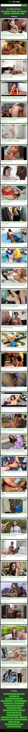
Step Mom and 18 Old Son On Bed (14, 705)
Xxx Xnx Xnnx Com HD (7, 719)
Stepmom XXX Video (14, 722)
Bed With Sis (21, 710)
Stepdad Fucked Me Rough (14, 715)
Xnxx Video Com (8, 703)
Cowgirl (7, 11)
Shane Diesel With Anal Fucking (14, 698)
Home (5, 730)
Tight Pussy (7, 13)
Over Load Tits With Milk (14, 726)
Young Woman (15, 13)
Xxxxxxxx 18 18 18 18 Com (14, 712)
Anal (2, 11)
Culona (22, 13)
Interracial (13, 11)
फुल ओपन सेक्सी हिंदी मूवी (6, 701)
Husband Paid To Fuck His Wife (9, 717)
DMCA (13, 730)
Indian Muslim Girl (14, 696)
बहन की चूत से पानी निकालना (21, 719)
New (18, 11)
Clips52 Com (23, 717)
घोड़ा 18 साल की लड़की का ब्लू (10, 710)
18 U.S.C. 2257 (20, 730)
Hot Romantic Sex (19, 703)
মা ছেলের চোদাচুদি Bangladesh (20, 701)
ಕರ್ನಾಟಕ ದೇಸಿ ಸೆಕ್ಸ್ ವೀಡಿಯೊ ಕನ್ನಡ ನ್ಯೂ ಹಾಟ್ (14, 694)
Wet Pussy (24, 11)
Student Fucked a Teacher (14, 708)
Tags (9, 730)
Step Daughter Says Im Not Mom (14, 724)
